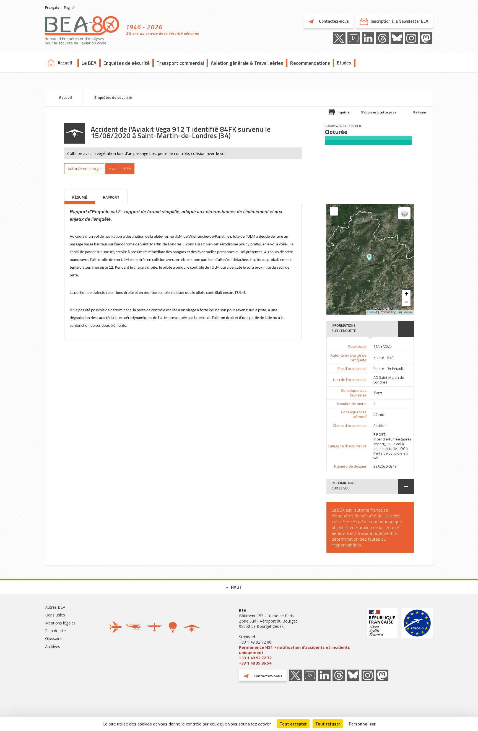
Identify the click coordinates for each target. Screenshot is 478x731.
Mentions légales (60, 623)
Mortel (378, 393)
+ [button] (406, 293)
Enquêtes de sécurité (126, 63)
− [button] (406, 302)
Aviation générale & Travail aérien (247, 63)
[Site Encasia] (417, 637)
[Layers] (404, 213)
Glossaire (53, 638)
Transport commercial (180, 63)
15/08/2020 (382, 346)
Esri (399, 312)
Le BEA (89, 63)
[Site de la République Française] (382, 637)
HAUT (236, 587)
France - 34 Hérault (388, 368)
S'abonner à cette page (378, 112)
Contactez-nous (333, 21)
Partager (419, 112)
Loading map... (385, 259)
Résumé (79, 197)
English (69, 7)
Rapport (111, 197)
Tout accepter (293, 723)
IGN (409, 312)
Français (52, 7)
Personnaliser (362, 723)
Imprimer (344, 112)
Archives (52, 646)
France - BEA (383, 357)
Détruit (378, 414)
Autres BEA (55, 607)
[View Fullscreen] (334, 211)
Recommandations (310, 63)
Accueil (65, 62)
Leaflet (372, 312)
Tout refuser (327, 723)
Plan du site (55, 630)
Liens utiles (55, 615)
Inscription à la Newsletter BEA (399, 21)
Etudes (344, 62)
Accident (380, 425)
